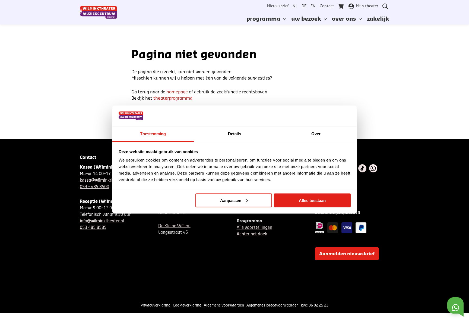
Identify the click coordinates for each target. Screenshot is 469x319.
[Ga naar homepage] (98, 12)
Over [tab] (316, 133)
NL (295, 6)
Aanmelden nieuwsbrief (347, 254)
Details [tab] (234, 133)
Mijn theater (367, 6)
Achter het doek (252, 234)
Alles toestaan (312, 200)
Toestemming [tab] (153, 133)
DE (304, 6)
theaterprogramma (172, 98)
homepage (177, 92)
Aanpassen (230, 200)
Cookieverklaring (187, 305)
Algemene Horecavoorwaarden (272, 305)
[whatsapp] (373, 168)
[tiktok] (362, 168)
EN (313, 6)
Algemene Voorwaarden (224, 305)
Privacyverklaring (155, 305)
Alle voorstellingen (254, 228)
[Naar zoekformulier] (385, 6)
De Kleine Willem (174, 226)
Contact (327, 6)
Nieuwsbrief (278, 6)
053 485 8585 (93, 228)
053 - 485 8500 (94, 187)
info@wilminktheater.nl (102, 221)
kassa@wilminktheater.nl (104, 180)
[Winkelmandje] (341, 6)
